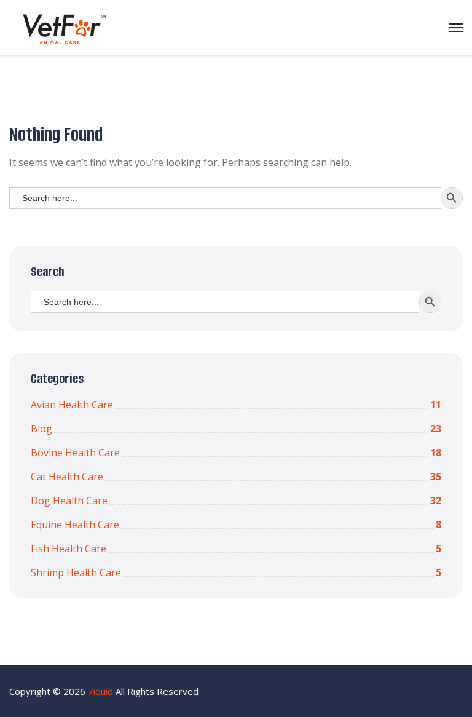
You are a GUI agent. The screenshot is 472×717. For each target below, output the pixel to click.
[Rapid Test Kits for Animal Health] (60, 27)
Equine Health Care (236, 524)
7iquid (100, 691)
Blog (236, 428)
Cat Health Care (236, 476)
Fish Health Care (236, 548)
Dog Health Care (236, 500)
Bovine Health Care (236, 452)
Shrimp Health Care (236, 572)
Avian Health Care (236, 404)
